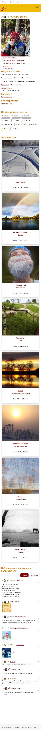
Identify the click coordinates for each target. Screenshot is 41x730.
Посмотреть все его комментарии (14, 63)
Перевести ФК (8, 68)
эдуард (15, 669)
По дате (24, 575)
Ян (13, 662)
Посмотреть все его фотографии (13, 60)
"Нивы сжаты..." (20, 549)
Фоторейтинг (5, 85)
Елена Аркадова (19, 616)
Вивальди (20, 496)
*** (20, 179)
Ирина (14, 601)
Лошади (20, 552)
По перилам (20, 338)
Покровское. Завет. (20, 232)
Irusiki (20, 580)
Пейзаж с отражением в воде (20, 393)
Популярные (34, 575)
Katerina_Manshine (19, 628)
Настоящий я (20, 288)
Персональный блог (9, 58)
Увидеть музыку (20, 499)
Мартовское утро (20, 444)
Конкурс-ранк (5, 88)
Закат (20, 391)
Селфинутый (20, 285)
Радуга (20, 235)
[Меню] (37, 8)
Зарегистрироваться (16, 2)
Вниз (20, 340)
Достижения (7, 66)
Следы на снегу (20, 182)
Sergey (6, 97)
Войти (4, 2)
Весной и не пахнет (20, 446)
